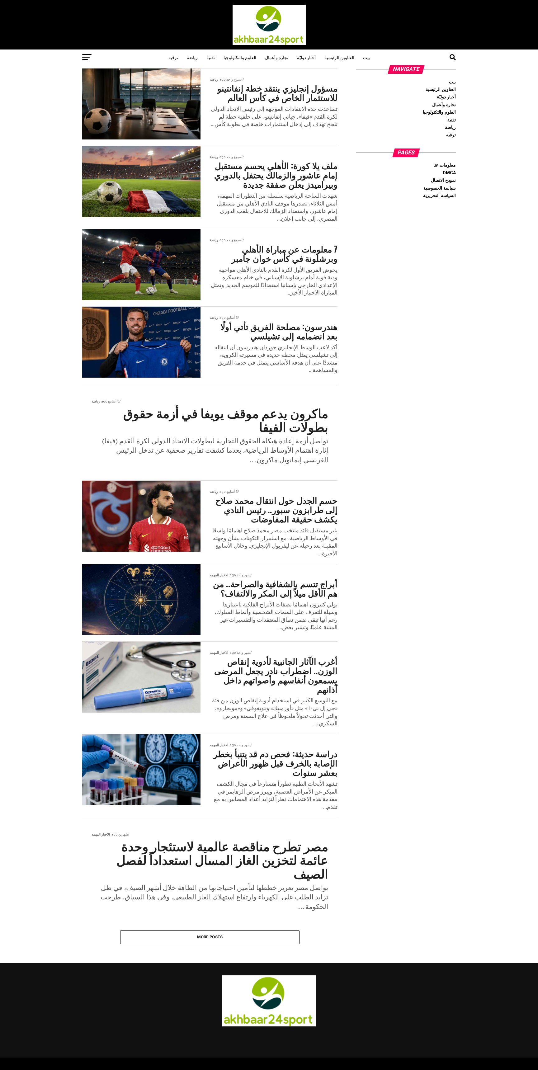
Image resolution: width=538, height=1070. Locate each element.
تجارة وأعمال (276, 57)
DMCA (449, 173)
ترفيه (173, 57)
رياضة (192, 57)
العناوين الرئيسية (339, 57)
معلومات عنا (444, 165)
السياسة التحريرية (439, 195)
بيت (366, 57)
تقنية (210, 57)
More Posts (210, 937)
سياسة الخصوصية (439, 188)
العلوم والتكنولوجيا (240, 57)
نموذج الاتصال (443, 180)
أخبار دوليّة (306, 57)
